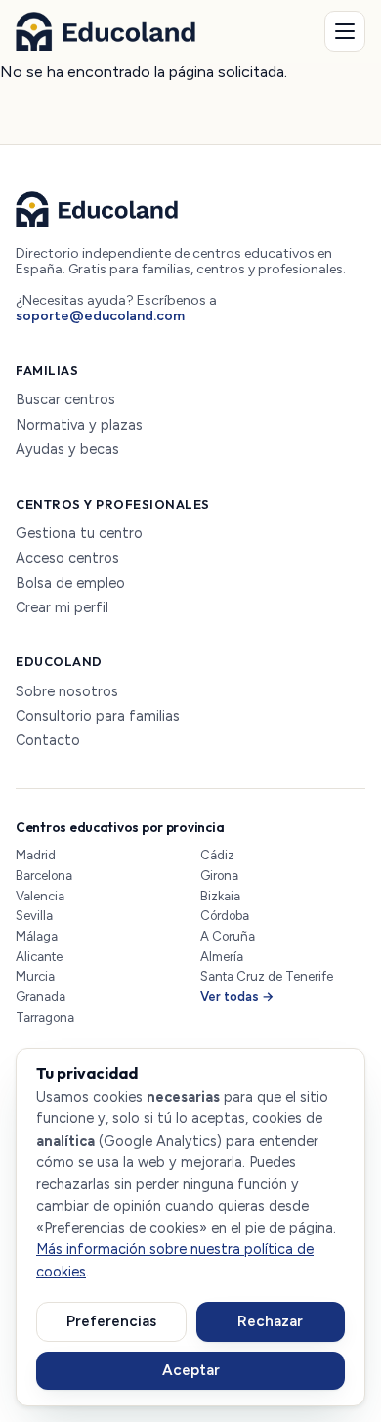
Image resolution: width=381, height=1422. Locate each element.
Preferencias (111, 1321)
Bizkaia (220, 896)
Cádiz (217, 855)
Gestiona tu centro (79, 533)
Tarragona (45, 1017)
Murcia (35, 976)
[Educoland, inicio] (105, 31)
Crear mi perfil (62, 608)
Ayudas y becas (67, 449)
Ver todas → (237, 996)
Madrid (36, 855)
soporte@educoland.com (100, 316)
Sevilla (34, 915)
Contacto (48, 740)
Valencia (40, 896)
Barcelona (44, 875)
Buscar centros (65, 400)
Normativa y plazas (79, 425)
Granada (40, 996)
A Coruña (227, 936)
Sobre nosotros (67, 692)
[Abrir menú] (344, 31)
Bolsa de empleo (70, 583)
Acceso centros (67, 558)
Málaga (37, 936)
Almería (221, 956)
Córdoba (224, 915)
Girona (219, 875)
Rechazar (270, 1321)
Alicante (39, 956)
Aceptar (191, 1370)
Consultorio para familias (98, 716)
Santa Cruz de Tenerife (266, 976)
